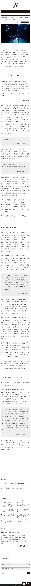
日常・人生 (27, 22)
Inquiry (27, 11)
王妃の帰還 (13, 110)
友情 (22, 22)
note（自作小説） (7, 558)
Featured (15, 11)
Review (4, 11)
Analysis (10, 11)
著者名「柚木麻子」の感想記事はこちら (11, 488)
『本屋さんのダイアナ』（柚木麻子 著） (14, 483)
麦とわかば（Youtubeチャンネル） (10, 555)
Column (21, 11)
